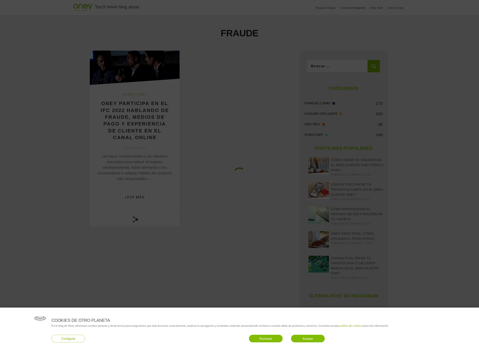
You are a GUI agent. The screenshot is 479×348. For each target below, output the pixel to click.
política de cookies (351, 325)
